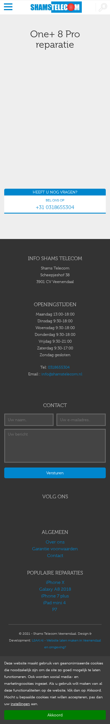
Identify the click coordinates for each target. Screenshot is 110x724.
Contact (55, 555)
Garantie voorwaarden (55, 548)
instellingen (20, 704)
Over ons (55, 542)
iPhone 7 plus (55, 596)
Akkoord (55, 715)
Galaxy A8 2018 (55, 589)
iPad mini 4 (55, 602)
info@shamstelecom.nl (61, 374)
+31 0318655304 (55, 207)
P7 (55, 609)
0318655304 (59, 367)
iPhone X (55, 582)
